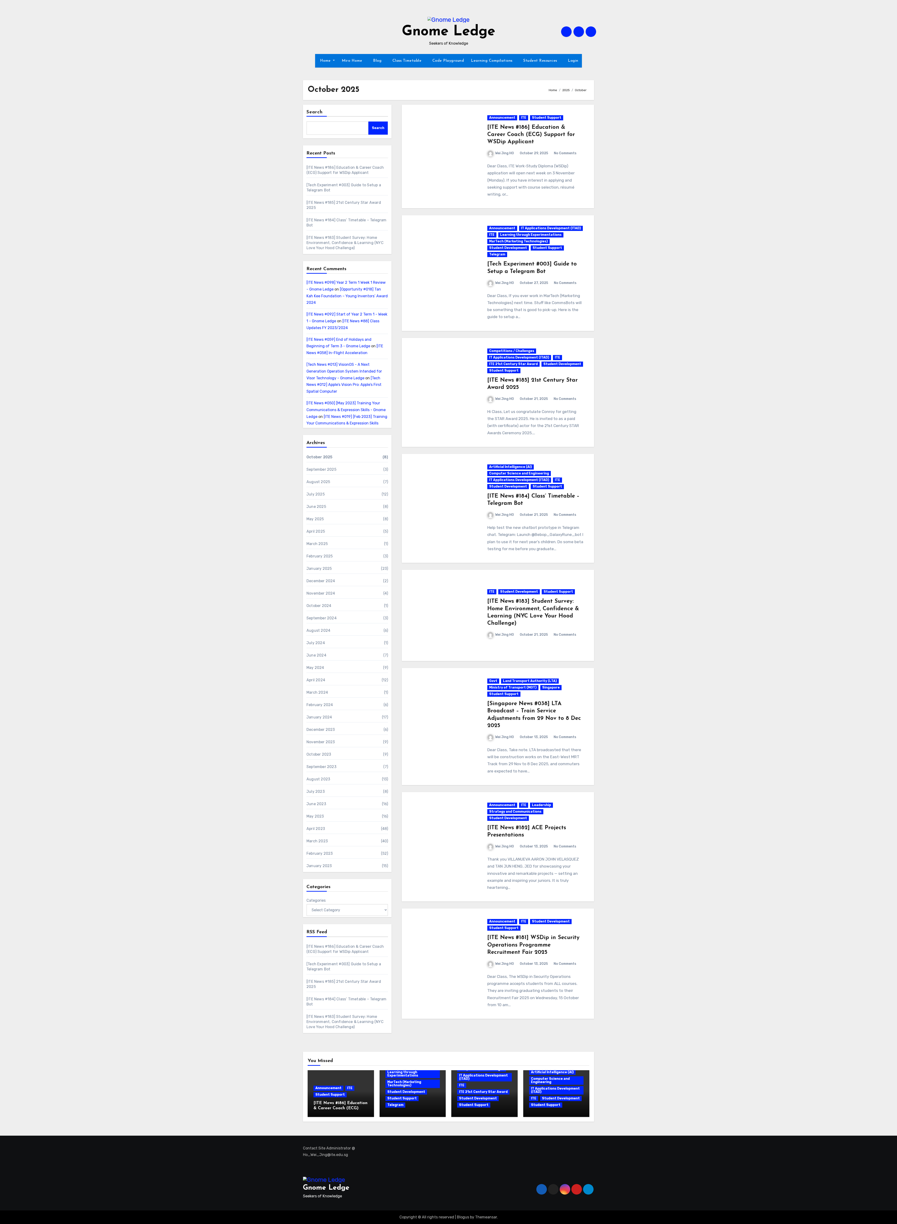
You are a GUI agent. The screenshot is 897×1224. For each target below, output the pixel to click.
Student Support (546, 118)
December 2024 (320, 581)
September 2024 (321, 618)
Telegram (497, 254)
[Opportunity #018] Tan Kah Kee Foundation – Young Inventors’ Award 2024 (347, 296)
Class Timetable (407, 61)
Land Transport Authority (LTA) (530, 681)
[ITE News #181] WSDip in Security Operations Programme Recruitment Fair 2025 (533, 945)
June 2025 (316, 506)
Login (573, 61)
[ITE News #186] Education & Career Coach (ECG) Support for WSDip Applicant (531, 135)
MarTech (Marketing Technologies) (518, 241)
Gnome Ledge (448, 32)
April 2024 (315, 680)
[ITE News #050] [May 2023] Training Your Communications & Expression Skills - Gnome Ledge (346, 410)
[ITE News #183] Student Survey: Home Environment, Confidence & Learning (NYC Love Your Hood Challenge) (345, 242)
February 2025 (319, 556)
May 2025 (315, 519)
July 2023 (315, 791)
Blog (378, 61)
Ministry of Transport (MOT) (513, 687)
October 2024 (318, 605)
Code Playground (448, 61)
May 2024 (315, 667)
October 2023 (318, 754)
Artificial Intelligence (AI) (510, 467)
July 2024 (315, 643)
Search (314, 112)
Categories (316, 900)
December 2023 (320, 729)
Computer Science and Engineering (519, 473)
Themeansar (486, 1217)
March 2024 (317, 692)
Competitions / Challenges (511, 351)
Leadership (541, 805)
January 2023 (319, 866)
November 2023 (320, 742)
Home (325, 61)
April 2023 (315, 828)
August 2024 (318, 630)
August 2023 (318, 779)
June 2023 (316, 804)
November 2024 (320, 593)
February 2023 (319, 853)
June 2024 (316, 655)
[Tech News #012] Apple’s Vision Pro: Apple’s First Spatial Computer (343, 385)
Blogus (463, 1217)
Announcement (502, 118)
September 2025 (321, 469)
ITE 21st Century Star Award (513, 364)
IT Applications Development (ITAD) (551, 228)
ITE (523, 118)
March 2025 (317, 544)
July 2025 (315, 494)
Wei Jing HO (504, 153)
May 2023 (315, 816)
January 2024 (319, 717)
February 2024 (319, 705)
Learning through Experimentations (531, 235)
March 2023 (317, 841)
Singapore (551, 687)
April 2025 (315, 531)
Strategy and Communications (515, 812)
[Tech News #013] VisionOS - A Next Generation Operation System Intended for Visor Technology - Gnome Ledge (344, 371)
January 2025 (319, 568)
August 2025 (318, 482)
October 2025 (319, 457)
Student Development (508, 248)
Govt (493, 681)
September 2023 (321, 767)
